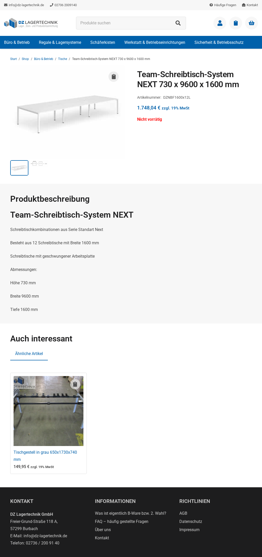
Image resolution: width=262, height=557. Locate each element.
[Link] (219, 23)
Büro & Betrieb (43, 59)
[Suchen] (178, 23)
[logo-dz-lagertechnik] (31, 23)
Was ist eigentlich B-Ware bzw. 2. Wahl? (130, 513)
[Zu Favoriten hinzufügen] (113, 77)
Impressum (189, 529)
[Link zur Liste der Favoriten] (235, 23)
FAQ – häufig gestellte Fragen (121, 521)
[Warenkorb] (251, 23)
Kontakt (102, 537)
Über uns (103, 529)
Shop (25, 59)
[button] (33, 42)
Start (13, 59)
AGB (183, 513)
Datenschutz (190, 521)
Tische (62, 59)
